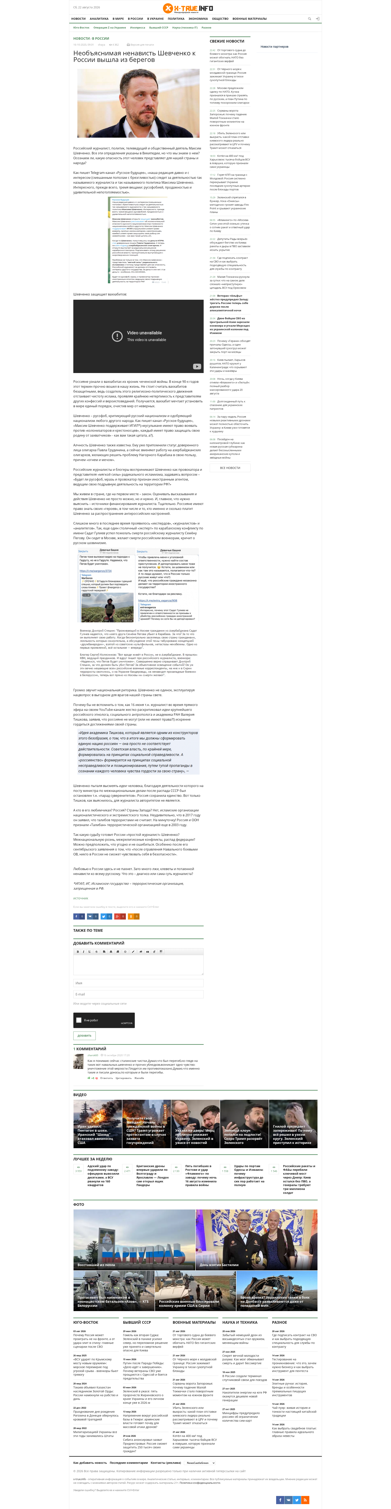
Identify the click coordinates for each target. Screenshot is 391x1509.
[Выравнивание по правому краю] (117, 951)
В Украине (155, 19)
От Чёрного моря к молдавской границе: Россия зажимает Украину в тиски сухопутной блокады (228, 74)
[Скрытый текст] (140, 951)
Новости (78, 19)
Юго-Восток (81, 27)
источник (80, 898)
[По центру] (111, 951)
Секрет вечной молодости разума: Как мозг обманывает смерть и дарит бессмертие (243, 1359)
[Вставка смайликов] (125, 951)
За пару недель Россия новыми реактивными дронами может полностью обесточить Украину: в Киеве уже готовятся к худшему (230, 424)
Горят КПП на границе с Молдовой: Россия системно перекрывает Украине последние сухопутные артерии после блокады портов (230, 182)
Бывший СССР (158, 27)
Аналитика (99, 19)
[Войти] (318, 19)
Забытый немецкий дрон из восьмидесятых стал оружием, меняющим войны (243, 1339)
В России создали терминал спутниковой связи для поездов (244, 1378)
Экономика (198, 19)
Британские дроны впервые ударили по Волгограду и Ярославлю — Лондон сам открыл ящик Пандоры (152, 1175)
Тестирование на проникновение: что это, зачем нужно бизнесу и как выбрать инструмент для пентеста (294, 1365)
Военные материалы (250, 19)
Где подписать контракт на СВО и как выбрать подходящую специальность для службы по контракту (229, 263)
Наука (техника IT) (185, 27)
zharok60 (93, 1055)
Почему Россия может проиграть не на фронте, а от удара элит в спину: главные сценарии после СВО (94, 1340)
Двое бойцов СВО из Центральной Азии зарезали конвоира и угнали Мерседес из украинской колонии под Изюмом (230, 325)
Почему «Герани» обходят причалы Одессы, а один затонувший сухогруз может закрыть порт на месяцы (230, 346)
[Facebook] (280, 1500)
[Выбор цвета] (133, 951)
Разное (206, 27)
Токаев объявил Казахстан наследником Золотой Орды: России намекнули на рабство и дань (95, 1393)
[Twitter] (297, 1500)
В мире (118, 19)
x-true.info (79, 1479)
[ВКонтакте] (288, 1500)
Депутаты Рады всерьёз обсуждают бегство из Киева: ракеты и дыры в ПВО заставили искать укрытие (230, 244)
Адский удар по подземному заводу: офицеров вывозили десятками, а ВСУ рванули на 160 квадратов (103, 1175)
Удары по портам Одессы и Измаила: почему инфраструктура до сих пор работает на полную (249, 1175)
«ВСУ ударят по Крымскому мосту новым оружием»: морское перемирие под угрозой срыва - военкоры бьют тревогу (95, 1366)
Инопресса (137, 27)
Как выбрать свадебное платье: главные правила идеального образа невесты (294, 1432)
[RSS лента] (305, 1500)
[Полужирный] (78, 951)
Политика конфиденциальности (200, 1483)
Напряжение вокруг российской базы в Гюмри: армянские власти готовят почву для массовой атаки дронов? (145, 1421)
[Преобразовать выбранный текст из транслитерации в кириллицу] (154, 951)
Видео (80, 1094)
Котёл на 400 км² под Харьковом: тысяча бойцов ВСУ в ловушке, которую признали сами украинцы (230, 161)
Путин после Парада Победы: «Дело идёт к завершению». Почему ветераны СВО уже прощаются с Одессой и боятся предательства (145, 1370)
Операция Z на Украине (109, 27)
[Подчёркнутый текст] (89, 951)
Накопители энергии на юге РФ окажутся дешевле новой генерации (244, 1396)
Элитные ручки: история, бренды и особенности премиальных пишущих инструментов (290, 1389)
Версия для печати (142, 44)
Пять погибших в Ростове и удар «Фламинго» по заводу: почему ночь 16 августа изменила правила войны (201, 1175)
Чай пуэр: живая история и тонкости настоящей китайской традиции (294, 1411)
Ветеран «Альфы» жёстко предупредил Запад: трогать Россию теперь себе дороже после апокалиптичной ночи (229, 303)
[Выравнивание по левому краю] (104, 951)
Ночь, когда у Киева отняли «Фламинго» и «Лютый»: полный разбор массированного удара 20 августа (230, 386)
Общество (220, 19)
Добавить (84, 1035)
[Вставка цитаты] (147, 951)
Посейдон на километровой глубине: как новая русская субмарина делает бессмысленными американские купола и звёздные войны (227, 448)
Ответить (106, 1078)
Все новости (230, 468)
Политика (176, 19)
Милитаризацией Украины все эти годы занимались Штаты (95, 1434)
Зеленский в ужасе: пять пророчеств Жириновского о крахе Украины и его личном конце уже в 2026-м (143, 1397)
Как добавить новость (90, 1463)
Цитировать (124, 1078)
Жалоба (139, 1078)
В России (135, 19)
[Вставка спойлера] (161, 951)
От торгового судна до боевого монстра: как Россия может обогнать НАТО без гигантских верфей (228, 55)
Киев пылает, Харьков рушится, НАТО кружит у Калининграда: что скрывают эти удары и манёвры (228, 365)
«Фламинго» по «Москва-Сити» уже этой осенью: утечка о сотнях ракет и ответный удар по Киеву (230, 225)
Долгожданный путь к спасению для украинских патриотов (227, 404)
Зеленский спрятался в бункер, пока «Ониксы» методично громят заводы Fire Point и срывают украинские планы (229, 204)
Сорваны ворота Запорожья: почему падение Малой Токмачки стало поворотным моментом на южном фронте (228, 118)
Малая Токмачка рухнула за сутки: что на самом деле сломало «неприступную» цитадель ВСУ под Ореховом (229, 282)
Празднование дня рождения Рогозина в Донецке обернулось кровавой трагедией (96, 1415)
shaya (101, 44)
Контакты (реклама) (166, 1463)
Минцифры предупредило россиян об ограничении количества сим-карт (241, 1417)
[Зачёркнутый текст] (96, 951)
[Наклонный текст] (84, 951)
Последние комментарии (129, 1463)
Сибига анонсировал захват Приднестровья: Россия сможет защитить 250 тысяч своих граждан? (145, 1445)
